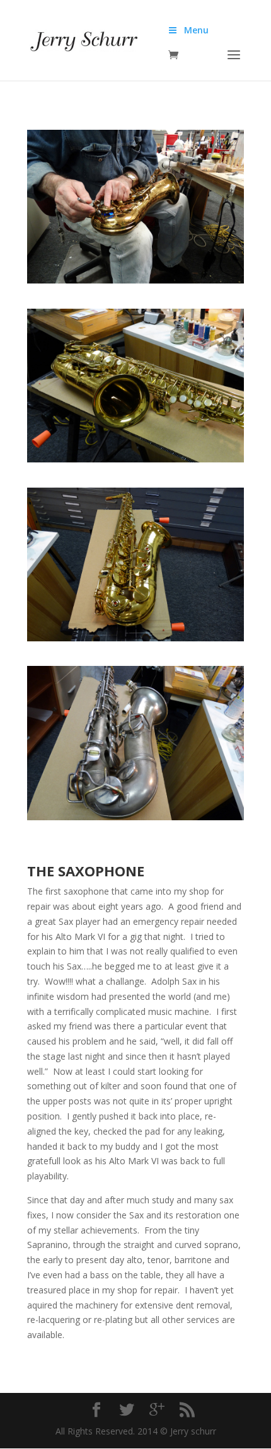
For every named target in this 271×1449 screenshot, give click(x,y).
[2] (135, 459)
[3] (135, 638)
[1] (135, 280)
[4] (135, 817)
